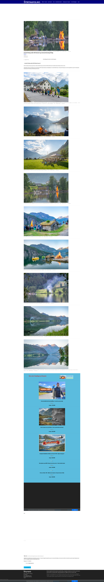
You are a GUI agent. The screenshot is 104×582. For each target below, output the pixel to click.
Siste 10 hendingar (74, 1)
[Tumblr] (28, 59)
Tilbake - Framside (44, 1)
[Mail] (26, 59)
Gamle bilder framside (59, 1)
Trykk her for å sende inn (27, 558)
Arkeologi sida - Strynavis (66, 1)
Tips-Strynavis (50, 1)
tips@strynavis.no (31, 563)
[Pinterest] (27, 59)
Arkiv (54, 1)
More (78, 1)
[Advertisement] (48, 12)
